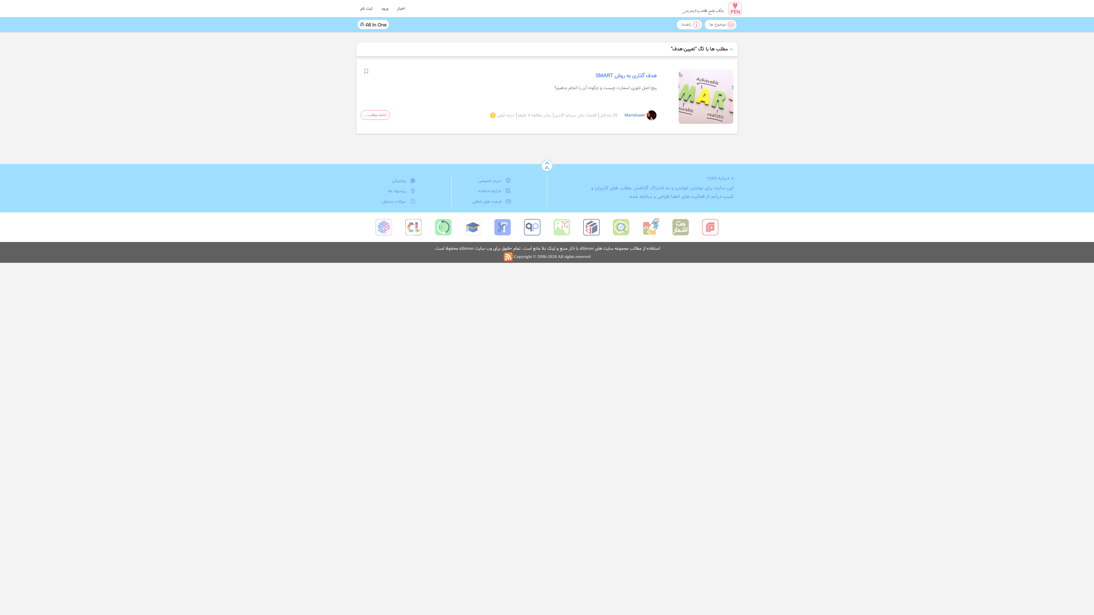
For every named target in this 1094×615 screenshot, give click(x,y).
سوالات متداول (394, 201)
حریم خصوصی (489, 181)
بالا (547, 168)
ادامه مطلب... (375, 115)
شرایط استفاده (489, 191)
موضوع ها (717, 24)
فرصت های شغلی (486, 201)
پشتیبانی (399, 181)
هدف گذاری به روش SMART (626, 76)
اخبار (401, 8)
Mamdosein (635, 115)
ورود (384, 8)
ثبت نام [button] (366, 8)
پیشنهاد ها (397, 191)
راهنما (686, 24)
